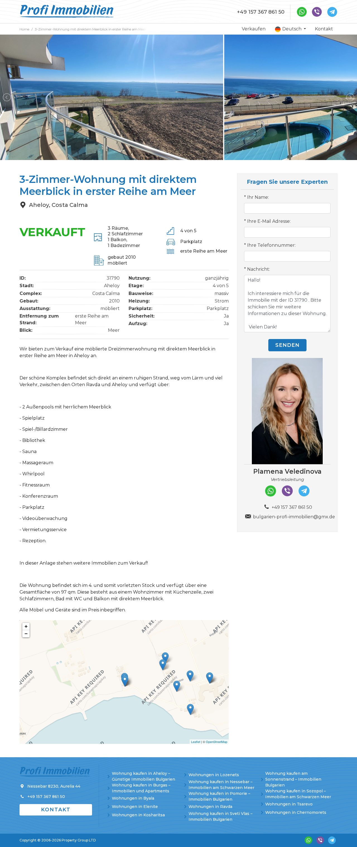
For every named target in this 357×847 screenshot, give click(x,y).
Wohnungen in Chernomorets (295, 812)
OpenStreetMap (216, 741)
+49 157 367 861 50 (260, 12)
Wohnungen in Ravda (210, 806)
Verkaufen (254, 29)
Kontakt (324, 29)
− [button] (26, 634)
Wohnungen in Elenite (135, 806)
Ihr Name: (258, 197)
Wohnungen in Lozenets (214, 774)
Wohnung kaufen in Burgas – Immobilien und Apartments (141, 788)
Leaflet (195, 741)
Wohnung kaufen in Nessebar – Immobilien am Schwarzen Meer (221, 784)
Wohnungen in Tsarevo (289, 804)
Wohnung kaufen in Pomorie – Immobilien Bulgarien (219, 796)
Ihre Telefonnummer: (271, 245)
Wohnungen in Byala (133, 798)
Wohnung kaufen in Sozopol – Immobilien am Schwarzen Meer (298, 793)
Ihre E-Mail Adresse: (269, 221)
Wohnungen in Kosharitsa (138, 814)
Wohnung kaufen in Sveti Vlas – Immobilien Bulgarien (220, 816)
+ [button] (26, 626)
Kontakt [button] (56, 810)
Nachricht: (258, 269)
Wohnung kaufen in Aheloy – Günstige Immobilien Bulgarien (143, 776)
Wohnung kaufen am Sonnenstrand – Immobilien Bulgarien (293, 779)
